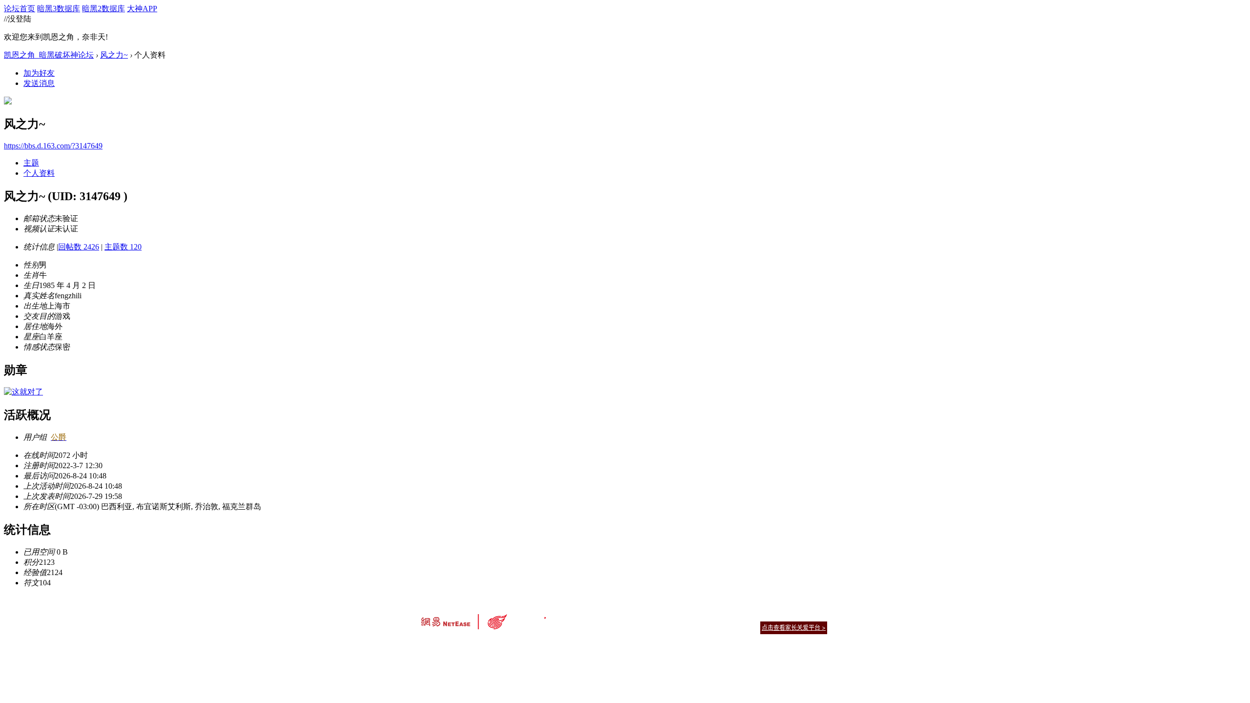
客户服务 (610, 615)
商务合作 (786, 615)
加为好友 (39, 73)
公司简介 (581, 615)
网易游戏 (757, 615)
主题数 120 (123, 247)
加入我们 (815, 615)
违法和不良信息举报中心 (453, 644)
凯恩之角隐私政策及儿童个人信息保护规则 (684, 615)
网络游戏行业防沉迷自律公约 (694, 627)
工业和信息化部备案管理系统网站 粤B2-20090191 (557, 644)
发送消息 (39, 83)
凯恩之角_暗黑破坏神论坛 (49, 55)
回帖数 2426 (78, 247)
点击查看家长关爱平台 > (794, 627)
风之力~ (114, 55)
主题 (31, 163)
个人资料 (39, 173)
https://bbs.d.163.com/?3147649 (53, 146)
